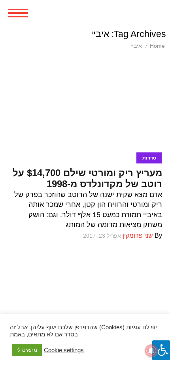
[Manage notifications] (151, 350)
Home (157, 46)
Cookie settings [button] (64, 350)
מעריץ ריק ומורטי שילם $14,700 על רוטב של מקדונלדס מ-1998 (87, 178)
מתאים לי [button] (27, 350)
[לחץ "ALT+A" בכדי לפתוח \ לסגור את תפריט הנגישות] (161, 350)
